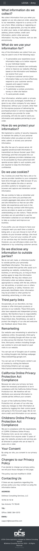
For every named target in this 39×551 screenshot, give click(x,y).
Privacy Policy (19, 547)
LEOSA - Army (29, 3)
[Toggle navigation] (4, 3)
